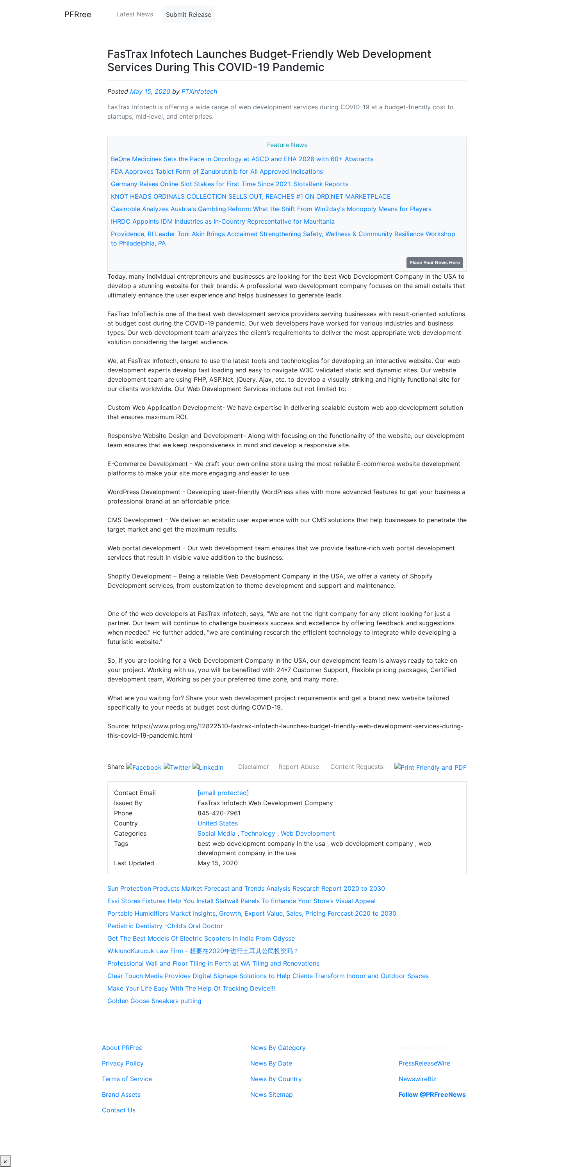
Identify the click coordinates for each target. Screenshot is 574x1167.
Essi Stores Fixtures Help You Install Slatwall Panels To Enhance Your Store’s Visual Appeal (241, 901)
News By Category (278, 1047)
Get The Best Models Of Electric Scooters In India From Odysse (201, 938)
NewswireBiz (418, 1079)
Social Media (216, 833)
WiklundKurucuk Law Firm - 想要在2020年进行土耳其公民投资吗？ (203, 951)
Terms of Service (127, 1079)
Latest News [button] (134, 14)
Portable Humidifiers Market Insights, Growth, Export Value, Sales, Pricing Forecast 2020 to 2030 (251, 913)
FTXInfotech (199, 91)
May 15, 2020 (150, 91)
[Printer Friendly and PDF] (430, 766)
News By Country (276, 1079)
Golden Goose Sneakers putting (154, 1001)
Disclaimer (253, 766)
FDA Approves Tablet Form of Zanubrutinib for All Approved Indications (217, 171)
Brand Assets (121, 1094)
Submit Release (188, 14)
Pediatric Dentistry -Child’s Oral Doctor (165, 926)
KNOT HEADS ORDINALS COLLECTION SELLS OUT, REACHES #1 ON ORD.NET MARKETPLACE (251, 196)
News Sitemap (271, 1094)
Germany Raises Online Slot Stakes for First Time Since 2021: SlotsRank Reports (229, 184)
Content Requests (356, 766)
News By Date (271, 1063)
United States (218, 823)
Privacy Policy (123, 1063)
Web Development (308, 833)
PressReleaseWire (424, 1063)
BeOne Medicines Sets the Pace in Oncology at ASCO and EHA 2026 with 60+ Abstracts (242, 159)
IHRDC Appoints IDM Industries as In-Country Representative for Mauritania (223, 221)
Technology (258, 833)
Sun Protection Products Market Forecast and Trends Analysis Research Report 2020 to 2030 (246, 888)
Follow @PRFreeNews (432, 1094)
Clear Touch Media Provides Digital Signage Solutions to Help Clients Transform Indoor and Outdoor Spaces (268, 976)
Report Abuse (298, 766)
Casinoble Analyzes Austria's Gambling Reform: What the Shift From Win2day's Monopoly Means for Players (271, 209)
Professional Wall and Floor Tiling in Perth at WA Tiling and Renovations (213, 963)
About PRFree (122, 1047)
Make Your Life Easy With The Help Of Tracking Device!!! (191, 988)
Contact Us (118, 1110)
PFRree (77, 14)
